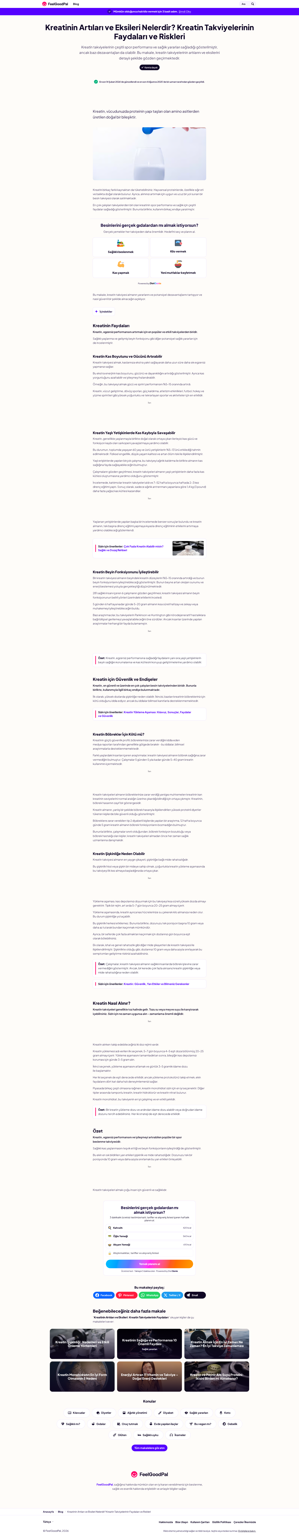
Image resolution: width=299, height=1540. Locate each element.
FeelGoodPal (105, 1484)
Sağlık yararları (199, 1412)
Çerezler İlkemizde (245, 1522)
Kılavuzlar (79, 1412)
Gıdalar (101, 1423)
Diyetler (106, 1412)
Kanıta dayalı (151, 67)
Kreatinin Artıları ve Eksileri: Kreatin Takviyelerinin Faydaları (119, 4)
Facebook (106, 1295)
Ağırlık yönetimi (137, 1412)
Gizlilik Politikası (221, 1522)
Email (195, 1295)
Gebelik (232, 1423)
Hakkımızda (166, 1522)
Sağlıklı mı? (73, 1423)
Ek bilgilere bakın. (247, 1530)
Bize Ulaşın (181, 1522)
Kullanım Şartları (200, 1522)
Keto (227, 1412)
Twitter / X (174, 1295)
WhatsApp (152, 1295)
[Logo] (54, 4)
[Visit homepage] (149, 1474)
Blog (76, 4)
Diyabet (168, 1412)
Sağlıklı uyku (150, 1434)
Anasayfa (48, 1511)
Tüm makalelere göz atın (149, 1448)
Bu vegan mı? (202, 1423)
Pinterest (128, 1295)
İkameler (180, 1434)
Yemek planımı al (149, 1264)
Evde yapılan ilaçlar (166, 1423)
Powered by (149, 283)
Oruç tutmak (130, 1423)
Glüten (122, 1434)
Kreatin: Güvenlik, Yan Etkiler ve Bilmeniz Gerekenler (156, 984)
